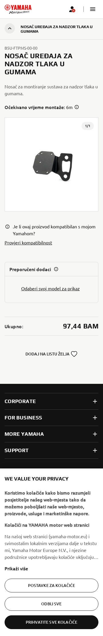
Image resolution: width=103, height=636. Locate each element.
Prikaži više (16, 568)
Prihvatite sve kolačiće (51, 622)
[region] (51, 552)
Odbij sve (51, 603)
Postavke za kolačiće (51, 585)
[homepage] (18, 9)
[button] (92, 9)
